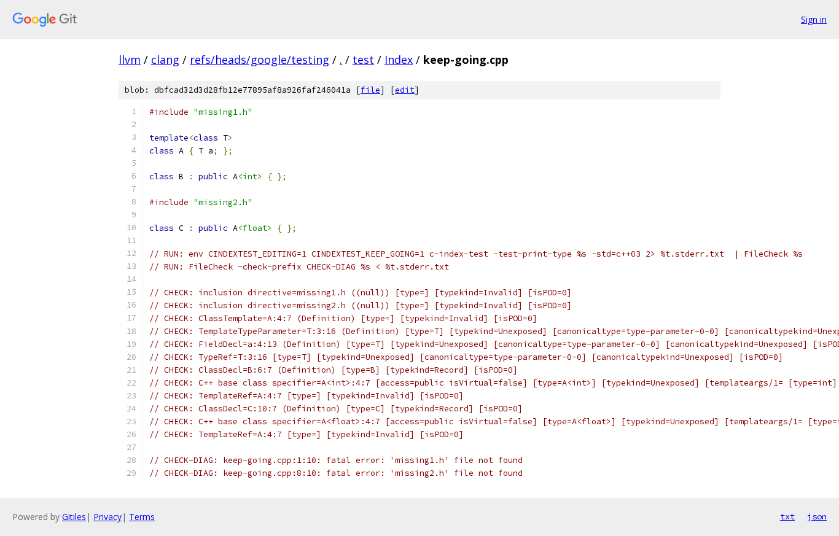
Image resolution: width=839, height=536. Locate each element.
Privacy (107, 516)
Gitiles (74, 516)
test (363, 59)
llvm (130, 59)
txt (787, 516)
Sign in (814, 19)
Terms (142, 516)
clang (165, 59)
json (817, 516)
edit (405, 90)
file (370, 90)
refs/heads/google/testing (259, 59)
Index (398, 59)
